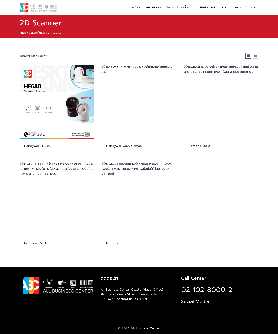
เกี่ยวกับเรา (153, 7)
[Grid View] (248, 56)
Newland (199, 146)
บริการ (168, 7)
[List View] (255, 56)
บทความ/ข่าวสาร (229, 7)
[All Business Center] (38, 7)
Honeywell (37, 146)
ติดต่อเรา (250, 7)
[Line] (197, 309)
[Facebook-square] (185, 309)
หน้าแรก (137, 7)
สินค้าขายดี (207, 7)
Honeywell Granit (125, 146)
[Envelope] (209, 309)
